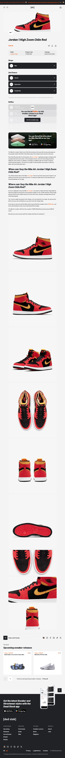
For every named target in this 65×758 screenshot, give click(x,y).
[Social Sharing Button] (5, 638)
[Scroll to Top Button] (60, 690)
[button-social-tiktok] (57, 638)
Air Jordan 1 (35, 157)
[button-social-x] (61, 638)
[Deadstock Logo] (32, 7)
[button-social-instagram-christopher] (44, 638)
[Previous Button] (5, 679)
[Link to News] (7, 7)
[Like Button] (56, 46)
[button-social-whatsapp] (54, 638)
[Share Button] (49, 46)
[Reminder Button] (52, 46)
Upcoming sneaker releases (17, 647)
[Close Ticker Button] (61, 2)
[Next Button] (10, 679)
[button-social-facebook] (50, 638)
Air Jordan (30, 175)
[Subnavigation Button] (4, 7)
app (53, 204)
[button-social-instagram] (47, 638)
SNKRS (49, 204)
